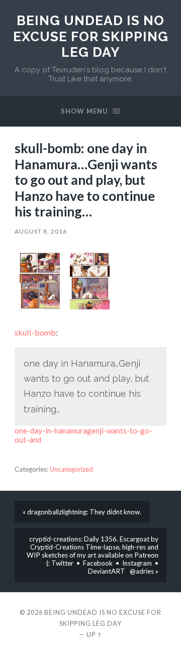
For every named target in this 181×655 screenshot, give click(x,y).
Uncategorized (71, 469)
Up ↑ (94, 634)
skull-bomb (35, 332)
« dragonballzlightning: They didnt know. (82, 512)
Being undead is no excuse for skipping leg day (90, 36)
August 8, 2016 (41, 231)
